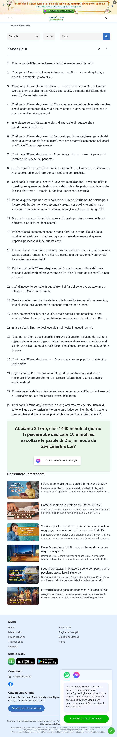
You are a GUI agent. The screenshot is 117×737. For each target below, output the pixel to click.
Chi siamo (11, 721)
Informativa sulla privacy (26, 721)
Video (62, 642)
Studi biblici (65, 627)
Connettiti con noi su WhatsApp (86, 718)
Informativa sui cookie (46, 721)
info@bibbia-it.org (22, 676)
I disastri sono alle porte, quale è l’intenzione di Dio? (74, 483)
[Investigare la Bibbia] (58, 18)
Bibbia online (24, 25)
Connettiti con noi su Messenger (26, 708)
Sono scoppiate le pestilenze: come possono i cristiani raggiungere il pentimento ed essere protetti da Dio (75, 528)
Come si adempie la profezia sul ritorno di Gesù (71, 505)
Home (13, 25)
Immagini (13, 646)
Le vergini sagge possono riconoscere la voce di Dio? (74, 589)
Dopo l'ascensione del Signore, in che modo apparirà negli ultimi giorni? (74, 549)
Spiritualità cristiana (69, 637)
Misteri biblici (15, 632)
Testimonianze (15, 642)
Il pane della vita (16, 637)
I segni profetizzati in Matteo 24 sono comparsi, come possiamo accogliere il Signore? (75, 570)
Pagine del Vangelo (69, 632)
